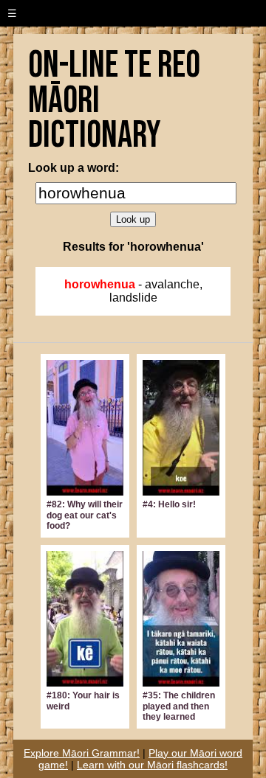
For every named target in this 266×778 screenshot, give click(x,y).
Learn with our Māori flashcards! (152, 765)
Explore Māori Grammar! (82, 753)
